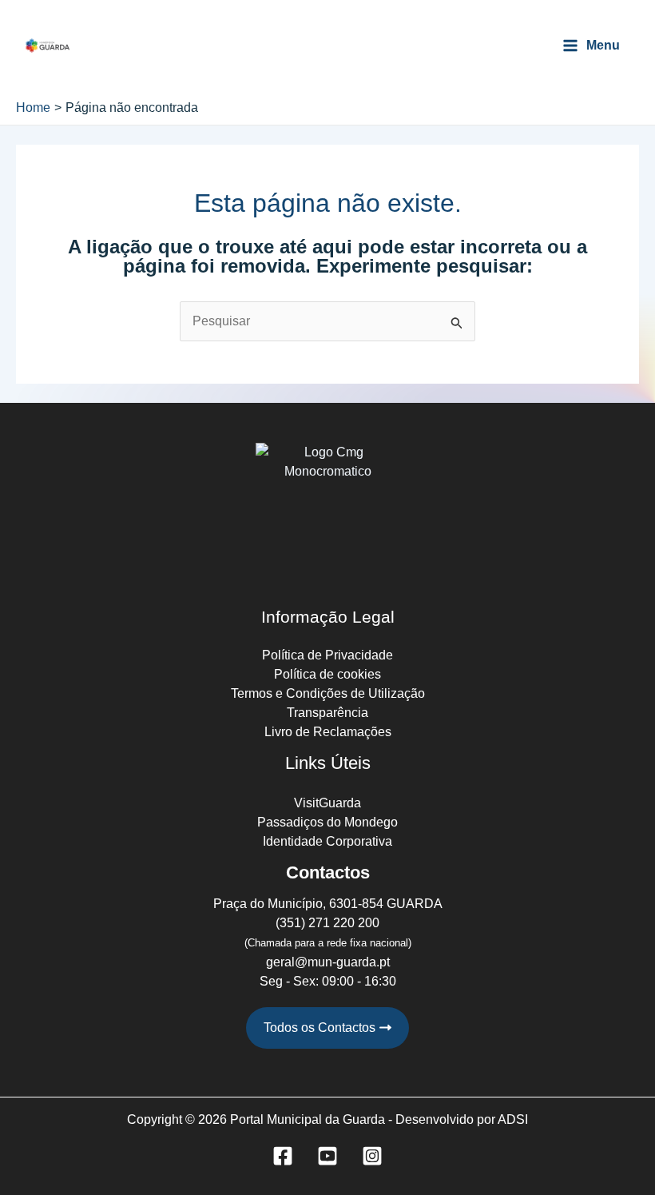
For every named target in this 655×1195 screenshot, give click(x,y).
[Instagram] (372, 1155)
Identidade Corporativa (327, 841)
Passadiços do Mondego (327, 822)
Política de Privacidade (327, 655)
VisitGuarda (327, 803)
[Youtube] (327, 1155)
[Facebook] (282, 1155)
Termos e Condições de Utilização (328, 693)
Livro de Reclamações (327, 732)
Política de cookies (327, 674)
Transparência (327, 712)
